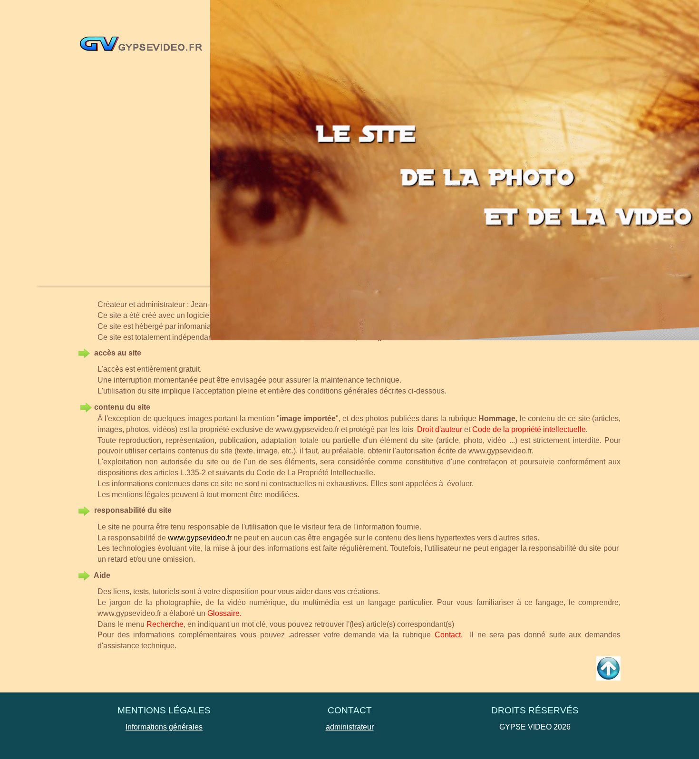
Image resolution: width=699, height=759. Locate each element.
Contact (448, 635)
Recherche (165, 624)
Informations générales (164, 727)
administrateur (350, 727)
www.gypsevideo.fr (307, 429)
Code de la (490, 429)
